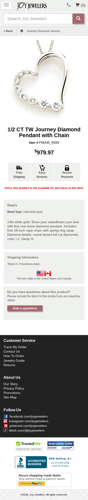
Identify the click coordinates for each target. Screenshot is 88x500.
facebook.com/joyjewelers (28, 416)
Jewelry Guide (14, 360)
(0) (83, 5)
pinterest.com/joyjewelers (28, 426)
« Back (8, 31)
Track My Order (15, 347)
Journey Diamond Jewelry (43, 31)
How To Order (14, 356)
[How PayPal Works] (44, 479)
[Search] (78, 18)
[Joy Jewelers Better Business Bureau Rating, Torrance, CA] (44, 462)
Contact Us (12, 351)
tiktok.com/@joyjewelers (27, 430)
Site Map (10, 397)
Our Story (11, 384)
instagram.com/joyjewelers (28, 421)
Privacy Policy (14, 388)
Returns (9, 365)
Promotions (12, 393)
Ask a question (25, 308)
